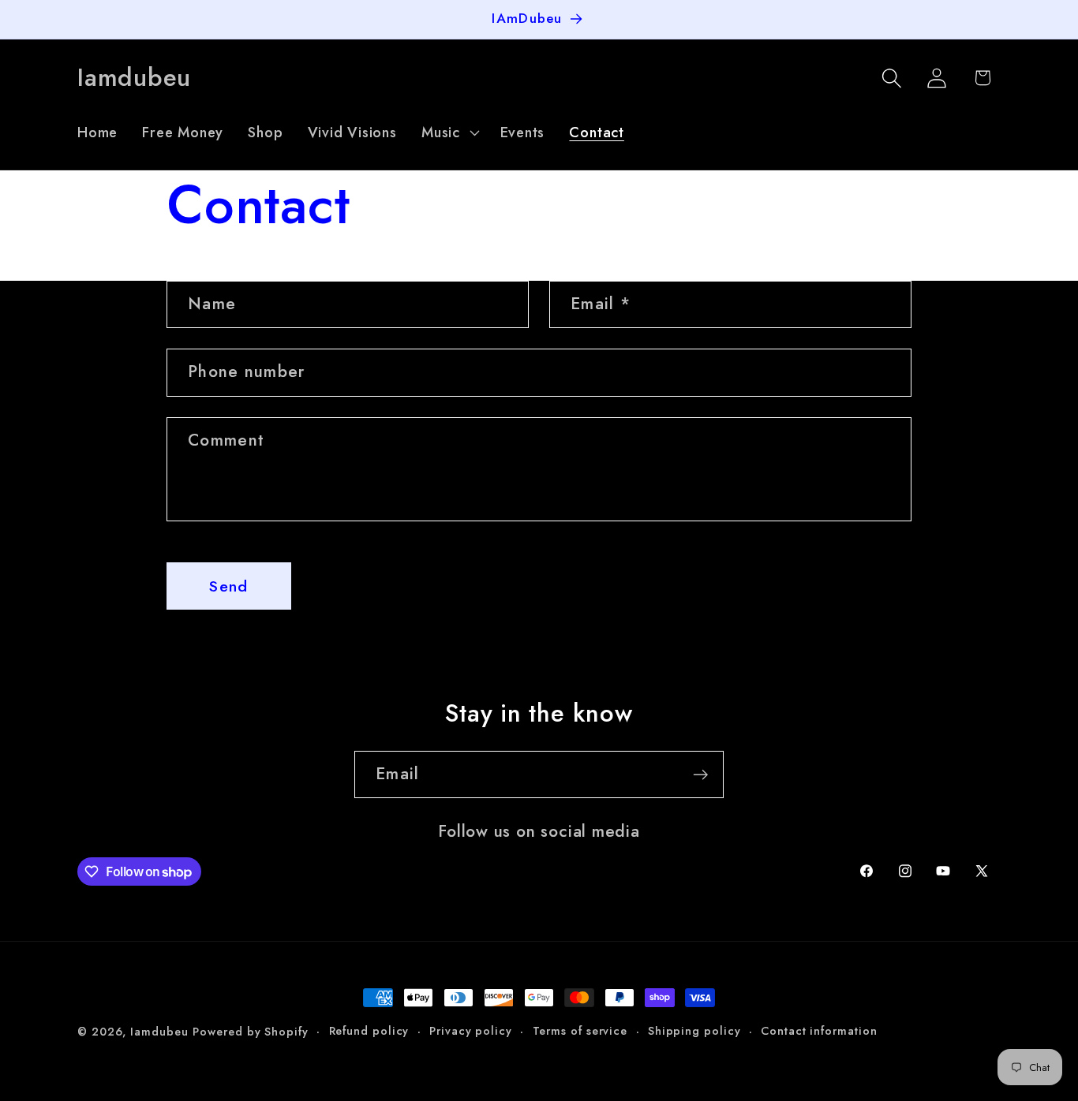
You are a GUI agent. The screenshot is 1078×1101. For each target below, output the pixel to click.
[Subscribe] (700, 775)
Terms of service (580, 1031)
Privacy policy (470, 1031)
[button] (448, 132)
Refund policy (369, 1031)
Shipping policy (694, 1031)
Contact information (819, 1031)
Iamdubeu (159, 1031)
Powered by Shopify (250, 1031)
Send (228, 586)
